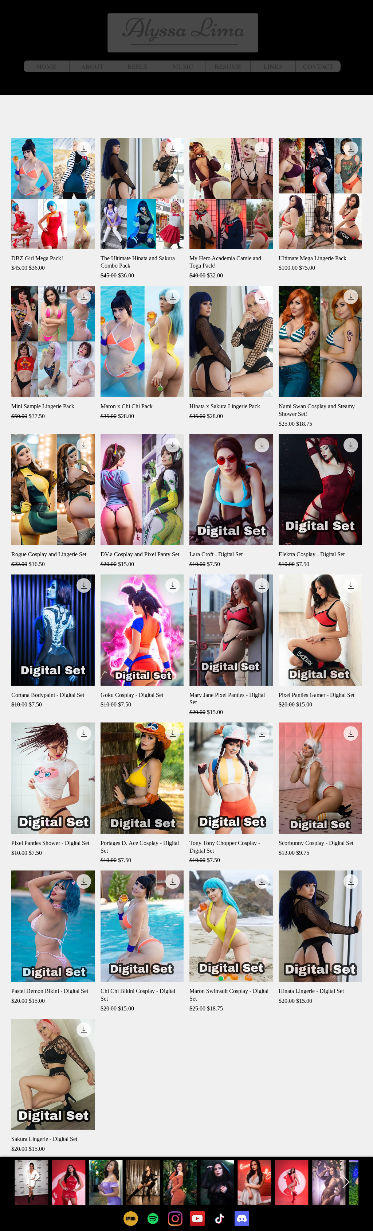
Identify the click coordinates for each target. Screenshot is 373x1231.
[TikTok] (219, 1218)
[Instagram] (175, 1218)
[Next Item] (346, 1182)
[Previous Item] (27, 1182)
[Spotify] (153, 1218)
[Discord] (242, 1218)
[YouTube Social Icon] (197, 1218)
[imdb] (130, 1218)
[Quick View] (53, 193)
